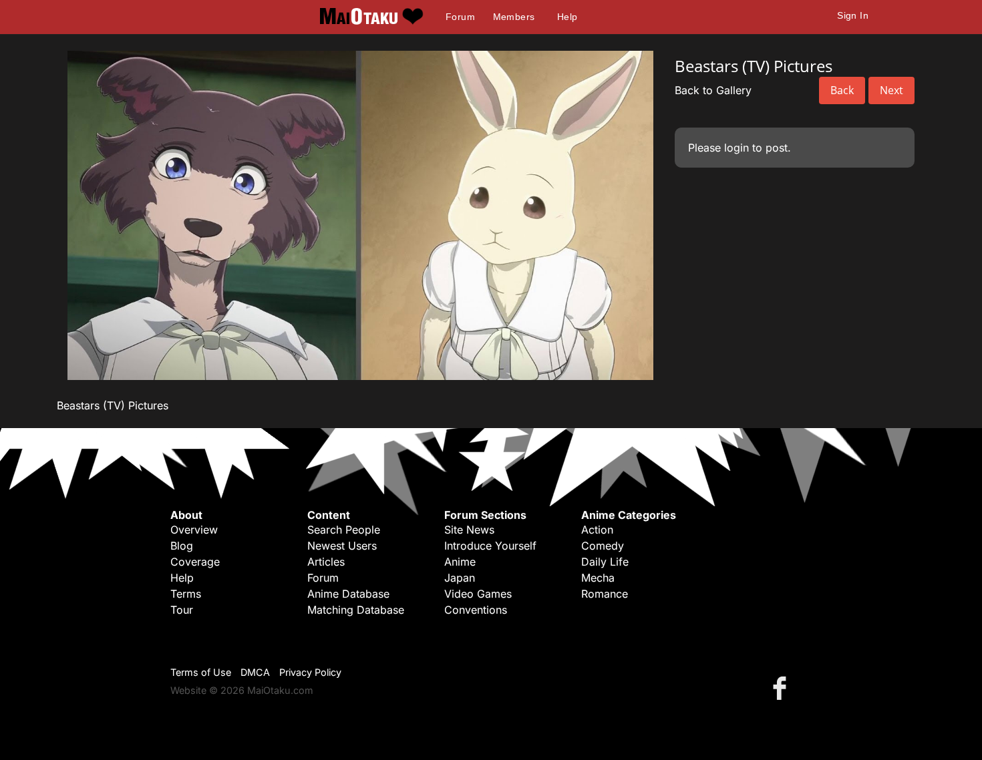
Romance (604, 593)
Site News (469, 529)
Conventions (475, 609)
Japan (459, 577)
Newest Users (342, 545)
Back (842, 90)
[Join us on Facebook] (782, 687)
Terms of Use (200, 672)
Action (597, 529)
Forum (460, 16)
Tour (181, 609)
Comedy (602, 545)
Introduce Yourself (490, 545)
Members (514, 16)
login (736, 147)
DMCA (255, 672)
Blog (181, 545)
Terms (185, 593)
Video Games (478, 593)
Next (891, 90)
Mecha (598, 577)
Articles (326, 561)
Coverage (195, 561)
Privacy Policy (310, 672)
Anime (460, 561)
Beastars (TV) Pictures (112, 405)
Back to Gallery (713, 90)
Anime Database (348, 593)
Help (567, 16)
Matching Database (355, 609)
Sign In (852, 15)
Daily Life (605, 561)
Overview (194, 529)
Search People (343, 529)
